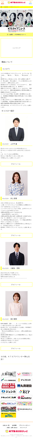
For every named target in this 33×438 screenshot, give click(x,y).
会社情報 (14, 425)
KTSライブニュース (14, 7)
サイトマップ (23, 427)
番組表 (2, 3)
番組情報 (6, 7)
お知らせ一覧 (6, 425)
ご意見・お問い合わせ (11, 427)
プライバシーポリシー (24, 425)
